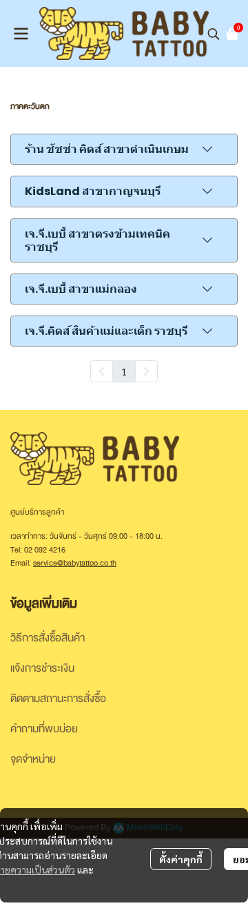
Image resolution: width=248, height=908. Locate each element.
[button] (213, 33)
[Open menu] (20, 34)
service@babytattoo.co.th (74, 563)
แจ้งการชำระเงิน (42, 668)
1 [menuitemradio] (124, 371)
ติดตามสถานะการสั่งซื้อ (58, 699)
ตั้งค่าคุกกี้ (181, 859)
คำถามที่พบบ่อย (44, 729)
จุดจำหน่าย (33, 759)
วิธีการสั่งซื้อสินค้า (47, 638)
